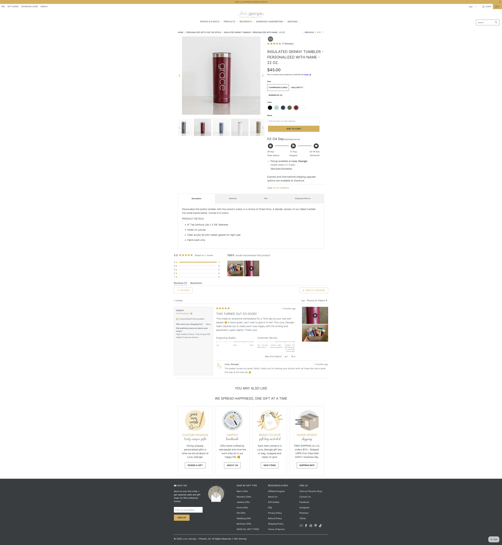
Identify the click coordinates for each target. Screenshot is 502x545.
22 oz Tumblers (281, 187)
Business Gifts (244, 523)
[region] (243, 268)
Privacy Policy (275, 513)
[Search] (496, 22)
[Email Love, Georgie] (301, 525)
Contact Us (305, 496)
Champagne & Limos (278, 87)
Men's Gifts (242, 491)
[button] (211, 22)
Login (488, 6)
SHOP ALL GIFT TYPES (248, 529)
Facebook (304, 502)
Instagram (304, 507)
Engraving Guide (29, 6)
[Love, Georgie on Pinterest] (316, 525)
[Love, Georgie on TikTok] (321, 525)
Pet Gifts (241, 513)
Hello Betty (297, 87)
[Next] (263, 75)
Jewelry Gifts (243, 502)
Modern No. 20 (275, 95)
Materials (232, 198)
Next (319, 32)
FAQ (3, 6)
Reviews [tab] (180, 283)
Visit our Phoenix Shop (310, 491)
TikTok (302, 518)
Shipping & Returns (302, 198)
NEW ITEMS (270, 465)
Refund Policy (275, 518)
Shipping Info (307, 465)
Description (196, 198)
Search (44, 6)
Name (269, 115)
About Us (232, 465)
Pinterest (303, 513)
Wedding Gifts (244, 518)
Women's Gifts (244, 496)
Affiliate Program (276, 491)
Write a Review (316, 291)
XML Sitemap (240, 538)
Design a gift (195, 465)
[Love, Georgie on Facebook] (306, 525)
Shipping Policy (275, 523)
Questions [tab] (196, 283)
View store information (281, 168)
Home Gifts (242, 507)
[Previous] (180, 75)
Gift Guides (13, 6)
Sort (303, 301)
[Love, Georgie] (251, 15)
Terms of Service (276, 529)
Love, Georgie (189, 538)
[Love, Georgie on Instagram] (311, 525)
